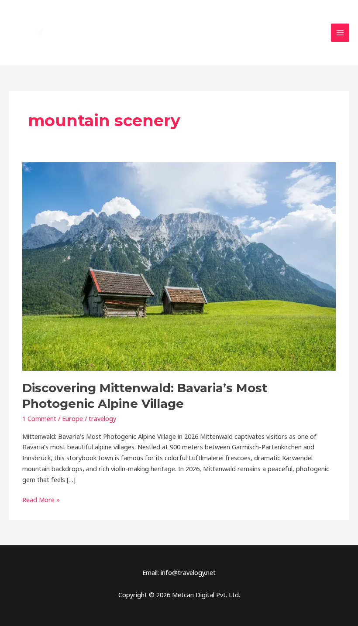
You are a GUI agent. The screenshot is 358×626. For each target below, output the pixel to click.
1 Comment (39, 418)
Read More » (41, 499)
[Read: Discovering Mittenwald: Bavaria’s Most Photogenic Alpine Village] (179, 265)
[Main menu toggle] (340, 33)
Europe (72, 418)
